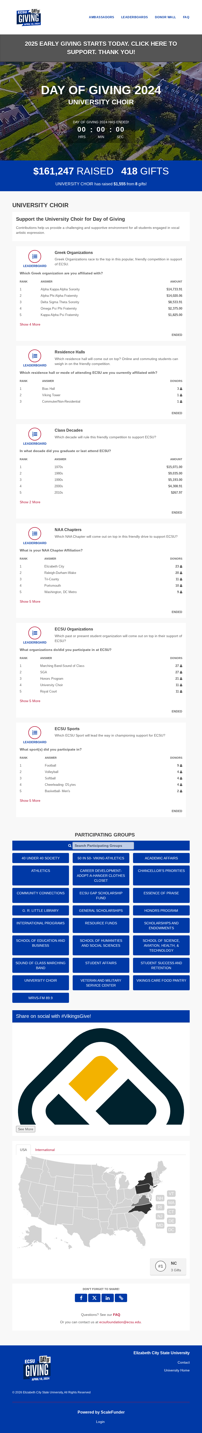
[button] (121, 1298)
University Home (177, 1370)
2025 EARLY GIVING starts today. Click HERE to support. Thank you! (101, 47)
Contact (184, 1362)
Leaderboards (134, 17)
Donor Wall (165, 17)
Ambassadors (101, 17)
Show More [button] (30, 324)
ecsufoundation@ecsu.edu (120, 1322)
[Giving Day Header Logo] (28, 17)
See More (25, 1129)
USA (23, 1150)
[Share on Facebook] (81, 1298)
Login (100, 1422)
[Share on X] (94, 1298)
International (45, 1150)
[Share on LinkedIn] (107, 1298)
